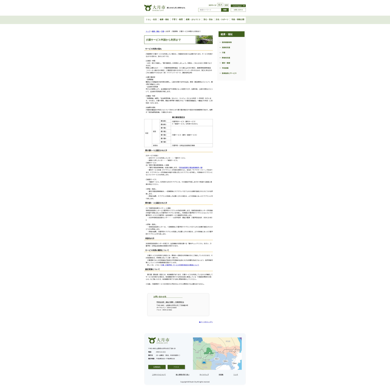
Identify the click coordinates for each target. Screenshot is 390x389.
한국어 (238, 15)
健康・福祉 (164, 19)
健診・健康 (226, 63)
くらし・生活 (151, 19)
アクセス (176, 367)
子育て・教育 (177, 19)
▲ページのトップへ (206, 322)
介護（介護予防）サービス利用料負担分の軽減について (180, 265)
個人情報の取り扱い (183, 374)
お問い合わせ (238, 10)
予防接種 (225, 68)
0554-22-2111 (157, 352)
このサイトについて (159, 374)
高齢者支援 (226, 47)
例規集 (221, 374)
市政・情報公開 (237, 19)
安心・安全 (208, 19)
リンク (235, 374)
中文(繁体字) (238, 13)
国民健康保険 (227, 42)
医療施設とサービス (229, 73)
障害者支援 (226, 57)
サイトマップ (204, 374)
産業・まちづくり (193, 19)
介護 (162, 31)
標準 (226, 5)
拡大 (220, 4)
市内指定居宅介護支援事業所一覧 (190, 167)
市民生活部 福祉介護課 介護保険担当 (170, 302)
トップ (148, 31)
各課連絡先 (156, 367)
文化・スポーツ (222, 19)
